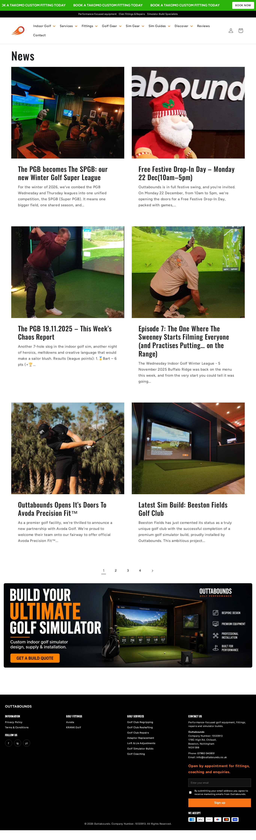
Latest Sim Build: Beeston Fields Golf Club (183, 508)
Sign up (219, 802)
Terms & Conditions (17, 727)
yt (26, 743)
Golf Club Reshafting (140, 727)
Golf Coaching (136, 753)
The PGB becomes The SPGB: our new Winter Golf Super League (63, 173)
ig (17, 743)
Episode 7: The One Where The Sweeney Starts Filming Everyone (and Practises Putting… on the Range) (183, 341)
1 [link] (104, 570)
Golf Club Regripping (140, 722)
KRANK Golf (73, 727)
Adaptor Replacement (140, 738)
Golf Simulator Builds (140, 748)
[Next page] (152, 571)
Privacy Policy (13, 722)
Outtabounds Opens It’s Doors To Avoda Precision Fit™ (62, 508)
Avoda (70, 722)
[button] (44, 26)
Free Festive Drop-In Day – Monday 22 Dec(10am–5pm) (186, 173)
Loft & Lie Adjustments (141, 743)
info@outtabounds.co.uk (211, 757)
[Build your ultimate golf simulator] (128, 625)
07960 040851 (206, 753)
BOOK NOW (243, 5)
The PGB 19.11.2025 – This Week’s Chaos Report (65, 332)
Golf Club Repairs (138, 732)
